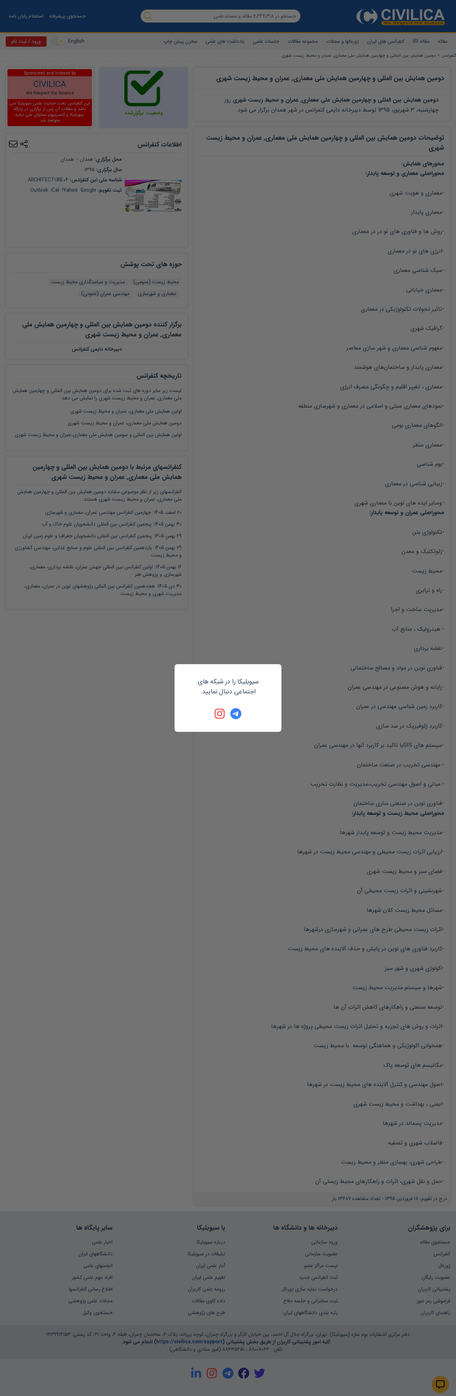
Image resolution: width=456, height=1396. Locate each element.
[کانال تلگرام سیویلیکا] (236, 713)
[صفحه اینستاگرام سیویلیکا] (220, 713)
